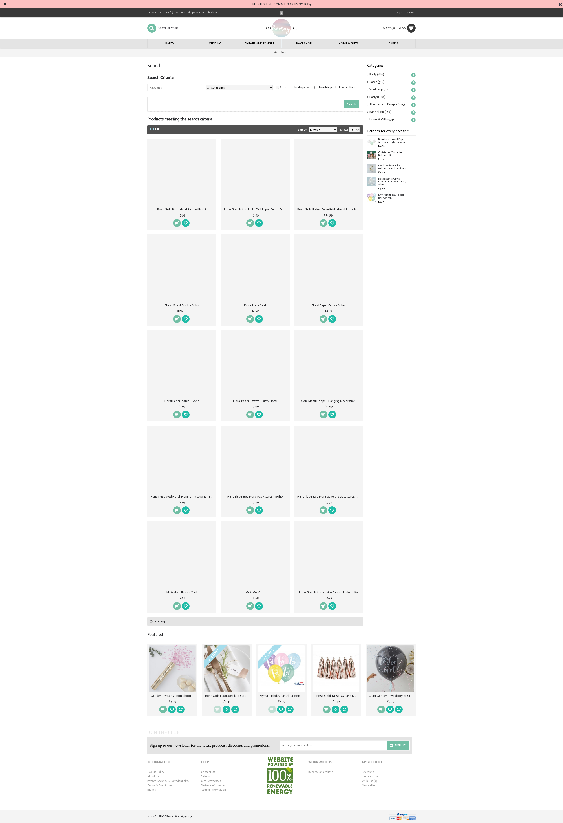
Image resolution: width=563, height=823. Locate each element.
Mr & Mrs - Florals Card (181, 592)
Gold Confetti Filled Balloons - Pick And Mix (392, 167)
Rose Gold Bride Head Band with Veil (182, 209)
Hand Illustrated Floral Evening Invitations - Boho (182, 496)
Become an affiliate (320, 772)
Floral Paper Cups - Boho (328, 305)
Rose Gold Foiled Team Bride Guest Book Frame (329, 209)
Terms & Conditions (159, 785)
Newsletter (369, 785)
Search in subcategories (294, 87)
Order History (370, 776)
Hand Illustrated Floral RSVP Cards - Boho (255, 496)
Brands (151, 789)
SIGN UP (400, 745)
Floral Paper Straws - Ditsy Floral (255, 401)
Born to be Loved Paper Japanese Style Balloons (392, 141)
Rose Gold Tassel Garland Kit (336, 696)
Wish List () (369, 781)
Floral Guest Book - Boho (182, 305)
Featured (155, 634)
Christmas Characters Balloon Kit (391, 154)
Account (368, 772)
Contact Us (208, 772)
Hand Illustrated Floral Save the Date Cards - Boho (329, 496)
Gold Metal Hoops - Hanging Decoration (328, 401)
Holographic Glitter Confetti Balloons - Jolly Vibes (392, 181)
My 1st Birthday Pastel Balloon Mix (391, 196)
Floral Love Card (255, 305)
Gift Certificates (211, 781)
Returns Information (213, 789)
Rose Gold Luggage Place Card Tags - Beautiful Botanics (227, 696)
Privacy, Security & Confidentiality (168, 781)
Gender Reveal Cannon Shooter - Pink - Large (173, 696)
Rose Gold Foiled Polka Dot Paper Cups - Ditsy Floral (256, 209)
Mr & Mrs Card (255, 592)
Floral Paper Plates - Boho (181, 401)
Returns (205, 776)
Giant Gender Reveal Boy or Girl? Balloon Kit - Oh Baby (391, 696)
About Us (153, 776)
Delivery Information (214, 785)
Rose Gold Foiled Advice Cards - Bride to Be (328, 592)
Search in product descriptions (336, 87)
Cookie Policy (155, 772)
